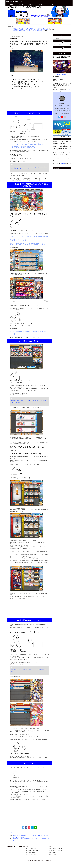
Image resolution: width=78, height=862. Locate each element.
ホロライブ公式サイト (53, 852)
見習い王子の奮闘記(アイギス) (54, 854)
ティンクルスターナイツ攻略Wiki (32, 850)
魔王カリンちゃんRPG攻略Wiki (31, 852)
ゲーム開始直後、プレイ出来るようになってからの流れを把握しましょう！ (29, 82)
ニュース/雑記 (50, 4)
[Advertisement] (29, 101)
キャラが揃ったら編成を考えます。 (25, 85)
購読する (57, 168)
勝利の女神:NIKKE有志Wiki (31, 854)
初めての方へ (21, 4)
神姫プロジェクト (14, 832)
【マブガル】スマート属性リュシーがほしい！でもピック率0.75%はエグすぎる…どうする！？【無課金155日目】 (28, 29)
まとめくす (62, 163)
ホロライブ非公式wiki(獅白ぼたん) (55, 848)
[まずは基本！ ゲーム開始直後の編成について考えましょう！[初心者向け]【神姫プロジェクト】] (32, 827)
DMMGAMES (31, 4)
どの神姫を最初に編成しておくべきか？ (26, 87)
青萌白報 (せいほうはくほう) (15, 1)
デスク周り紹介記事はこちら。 (60, 74)
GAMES (40, 4)
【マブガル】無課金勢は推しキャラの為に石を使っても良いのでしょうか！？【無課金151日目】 (25, 30)
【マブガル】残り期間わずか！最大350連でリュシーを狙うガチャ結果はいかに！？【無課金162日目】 (26, 28)
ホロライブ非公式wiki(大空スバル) (55, 850)
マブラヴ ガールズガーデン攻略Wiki (32, 848)
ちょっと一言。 (18, 89)
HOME (11, 4)
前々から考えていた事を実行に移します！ (27, 79)
